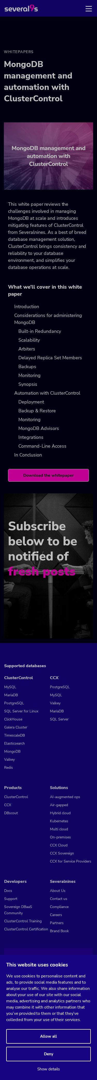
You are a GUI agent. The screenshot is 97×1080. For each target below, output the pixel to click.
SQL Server (59, 719)
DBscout (11, 813)
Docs (8, 890)
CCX (7, 805)
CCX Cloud (59, 845)
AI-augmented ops (65, 796)
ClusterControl (16, 796)
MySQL (10, 687)
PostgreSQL (14, 703)
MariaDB (11, 695)
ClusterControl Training (23, 921)
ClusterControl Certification (26, 929)
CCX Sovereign (62, 853)
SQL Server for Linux (21, 711)
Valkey (9, 759)
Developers (15, 881)
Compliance (59, 906)
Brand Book (59, 931)
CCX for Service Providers (70, 861)
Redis (8, 767)
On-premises (60, 837)
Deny (48, 1054)
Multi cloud (59, 829)
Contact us (58, 898)
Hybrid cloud (60, 813)
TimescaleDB (14, 735)
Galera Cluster (15, 727)
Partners (57, 922)
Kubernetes (59, 821)
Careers (56, 914)
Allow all (48, 1036)
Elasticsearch (14, 743)
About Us (57, 890)
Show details (48, 1069)
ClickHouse (13, 719)
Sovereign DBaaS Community (18, 910)
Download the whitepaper (48, 475)
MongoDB (12, 751)
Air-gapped (59, 805)
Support (10, 898)
